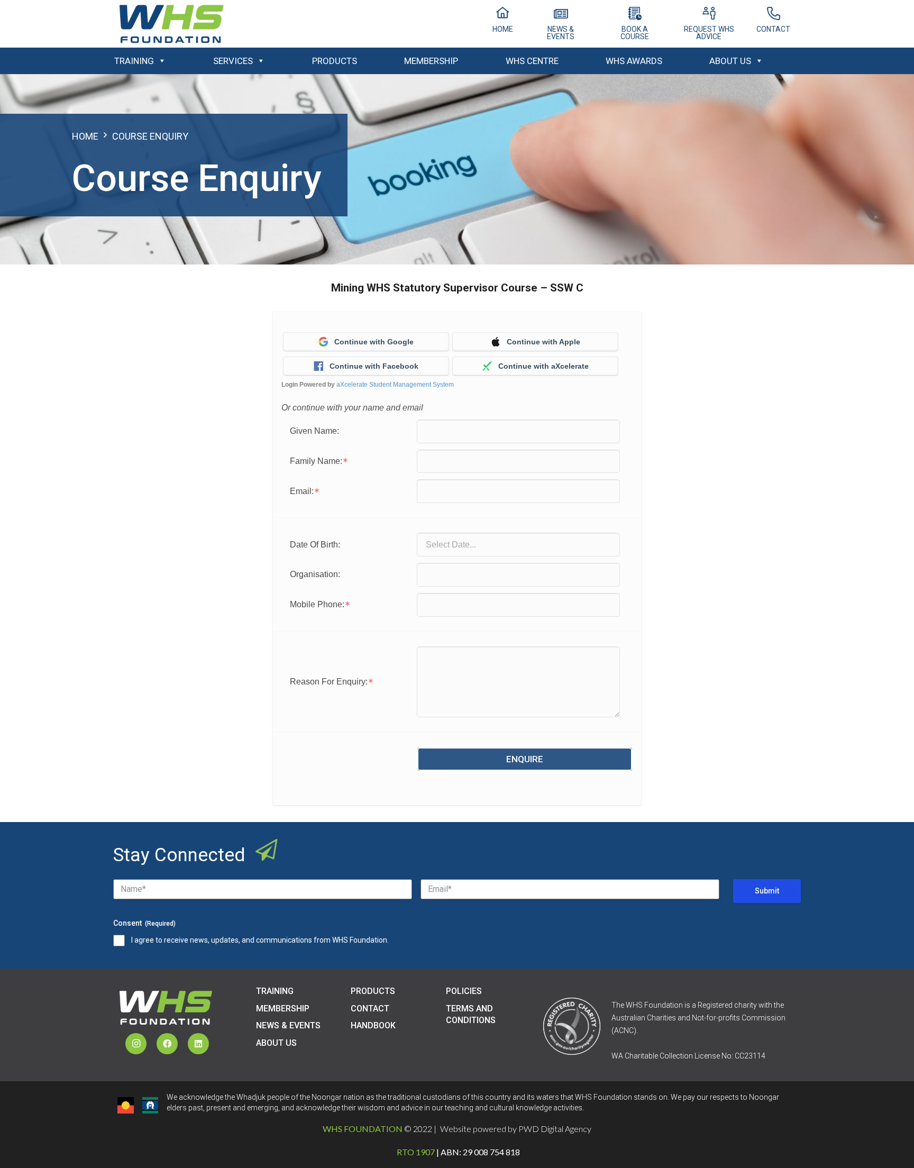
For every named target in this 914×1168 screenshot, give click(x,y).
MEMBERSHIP (282, 1008)
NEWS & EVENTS (288, 1025)
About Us (730, 61)
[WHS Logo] (171, 24)
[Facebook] (167, 1043)
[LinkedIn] (198, 1043)
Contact (370, 1008)
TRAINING (275, 991)
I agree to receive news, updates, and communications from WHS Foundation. (260, 940)
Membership (431, 61)
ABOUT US (276, 1043)
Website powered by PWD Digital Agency (515, 1129)
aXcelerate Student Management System (395, 384)
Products (334, 61)
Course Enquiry (150, 136)
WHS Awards (634, 61)
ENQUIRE (524, 759)
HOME (85, 136)
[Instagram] (136, 1043)
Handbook (373, 1025)
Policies (464, 991)
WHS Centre (532, 61)
